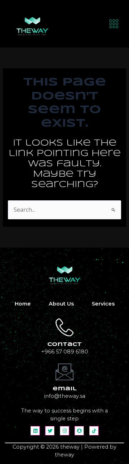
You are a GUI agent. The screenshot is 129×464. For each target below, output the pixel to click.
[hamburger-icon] (114, 23)
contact (64, 344)
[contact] (64, 327)
